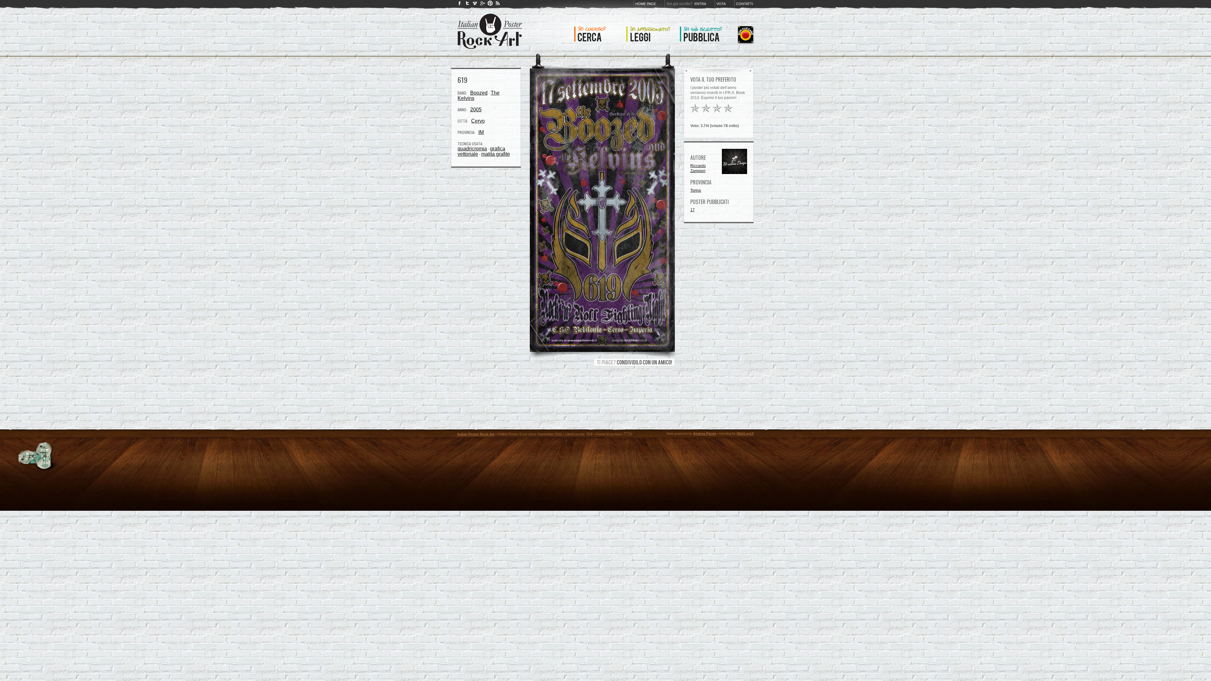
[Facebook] (460, 4)
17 (692, 210)
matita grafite (495, 154)
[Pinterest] (490, 4)
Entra (700, 4)
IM (481, 132)
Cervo (478, 121)
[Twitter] (467, 4)
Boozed (479, 93)
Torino (695, 190)
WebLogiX (745, 433)
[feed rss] (497, 4)
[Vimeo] (475, 4)
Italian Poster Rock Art (475, 434)
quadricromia (472, 148)
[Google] (482, 4)
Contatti (744, 4)
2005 (476, 109)
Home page (645, 4)
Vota (721, 4)
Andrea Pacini (704, 433)
